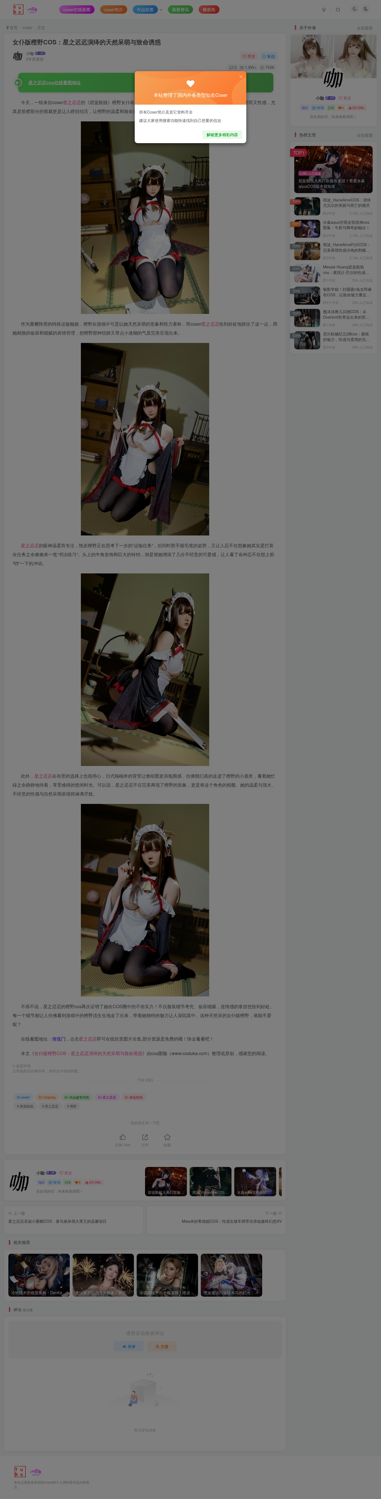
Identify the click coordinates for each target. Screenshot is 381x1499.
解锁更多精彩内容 (222, 134)
